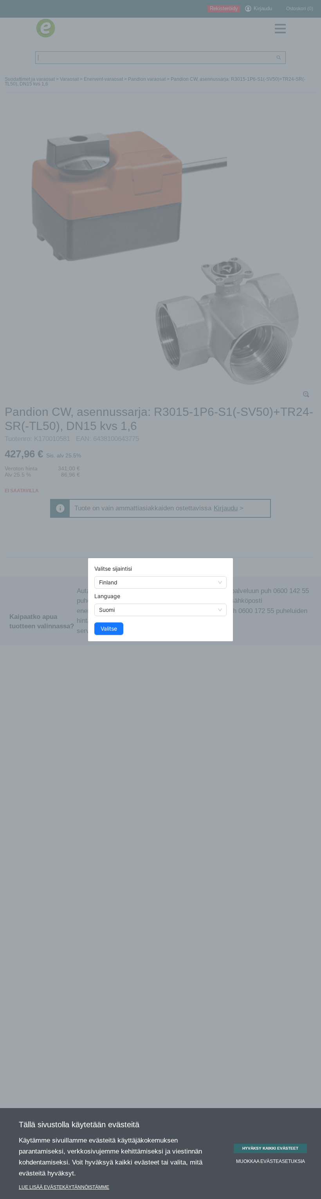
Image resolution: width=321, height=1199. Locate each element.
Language (107, 596)
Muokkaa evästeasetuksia (270, 1161)
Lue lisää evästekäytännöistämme (64, 1187)
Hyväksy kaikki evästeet (270, 1148)
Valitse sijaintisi (113, 568)
